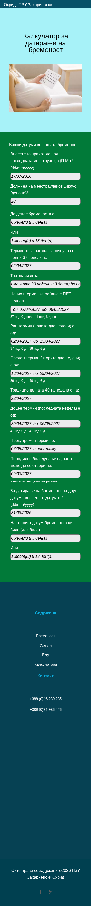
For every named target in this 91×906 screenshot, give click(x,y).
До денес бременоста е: (32, 214)
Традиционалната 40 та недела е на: (44, 390)
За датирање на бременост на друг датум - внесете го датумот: (43, 498)
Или (14, 232)
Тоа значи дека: (24, 276)
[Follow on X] (51, 892)
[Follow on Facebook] (40, 892)
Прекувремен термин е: (32, 440)
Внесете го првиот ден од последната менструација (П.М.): (41, 161)
